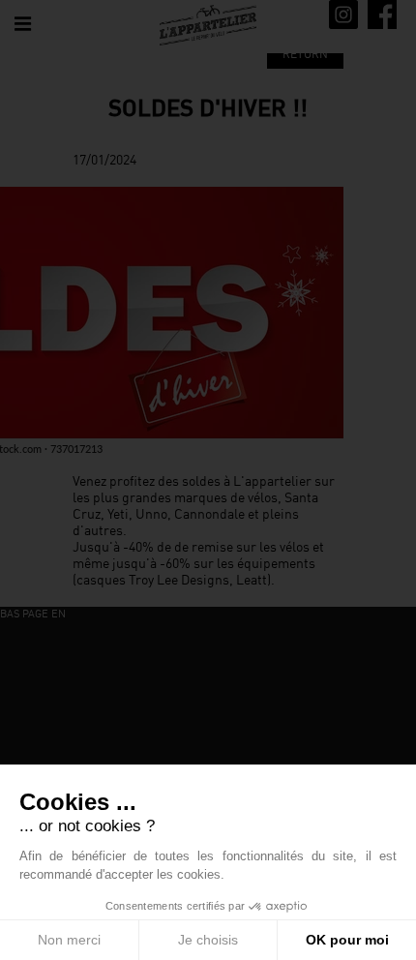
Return (305, 53)
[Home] (208, 25)
